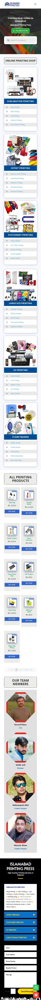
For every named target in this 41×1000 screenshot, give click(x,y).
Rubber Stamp (15, 443)
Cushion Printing (16, 120)
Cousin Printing (19, 894)
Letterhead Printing (17, 178)
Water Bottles (15, 376)
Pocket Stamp (15, 447)
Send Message (27, 991)
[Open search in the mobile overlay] (20, 40)
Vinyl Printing (15, 318)
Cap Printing (15, 116)
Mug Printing (15, 107)
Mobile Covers (15, 385)
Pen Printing (15, 389)
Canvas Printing (16, 250)
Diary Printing (15, 393)
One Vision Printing (17, 322)
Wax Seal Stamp (16, 460)
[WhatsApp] (36, 987)
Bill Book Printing (16, 183)
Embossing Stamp (17, 456)
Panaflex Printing (16, 309)
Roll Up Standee (16, 313)
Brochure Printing (16, 191)
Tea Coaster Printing (18, 125)
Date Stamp (15, 452)
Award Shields (15, 258)
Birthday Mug (12, 897)
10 (31, 670)
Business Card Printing (18, 174)
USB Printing (15, 380)
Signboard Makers (17, 327)
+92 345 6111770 (22, 31)
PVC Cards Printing (17, 245)
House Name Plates (13, 902)
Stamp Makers (15, 241)
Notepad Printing (16, 187)
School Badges (16, 254)
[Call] (36, 994)
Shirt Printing (15, 111)
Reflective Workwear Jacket (15, 904)
